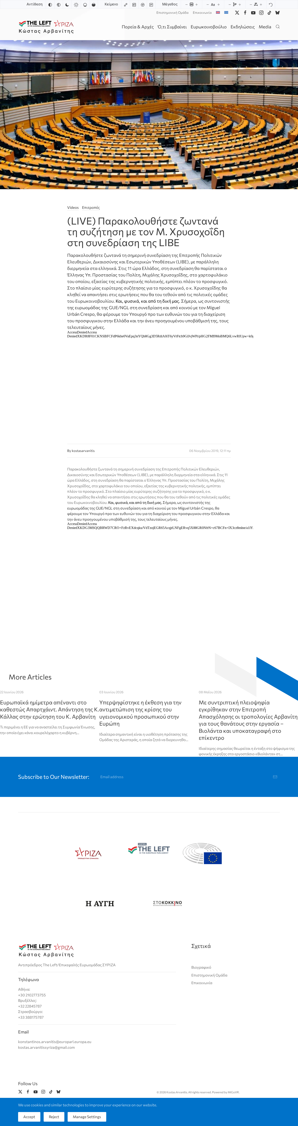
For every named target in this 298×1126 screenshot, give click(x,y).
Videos (73, 207)
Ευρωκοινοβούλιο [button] (209, 26)
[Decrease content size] (186, 4)
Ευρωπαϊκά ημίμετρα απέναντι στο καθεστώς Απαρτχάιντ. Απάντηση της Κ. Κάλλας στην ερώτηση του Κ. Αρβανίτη (49, 709)
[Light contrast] (76, 4)
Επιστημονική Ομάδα (172, 12)
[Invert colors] (50, 4)
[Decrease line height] (229, 4)
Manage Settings (87, 1116)
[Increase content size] (196, 4)
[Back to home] (47, 26)
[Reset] (270, 4)
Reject (54, 1116)
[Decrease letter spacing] (251, 4)
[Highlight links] (125, 4)
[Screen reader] (142, 4)
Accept (29, 1116)
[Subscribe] (275, 777)
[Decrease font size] (207, 4)
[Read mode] (151, 4)
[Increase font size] (218, 4)
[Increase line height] (239, 4)
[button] (278, 26)
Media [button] (265, 26)
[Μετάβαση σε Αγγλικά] (218, 12)
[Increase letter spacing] (261, 4)
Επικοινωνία (202, 12)
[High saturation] (93, 4)
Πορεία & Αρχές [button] (138, 26)
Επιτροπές (91, 207)
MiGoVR (233, 1092)
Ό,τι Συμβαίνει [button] (172, 26)
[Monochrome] (58, 4)
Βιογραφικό (201, 967)
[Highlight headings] (134, 4)
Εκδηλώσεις (243, 26)
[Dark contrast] (67, 4)
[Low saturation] (85, 4)
